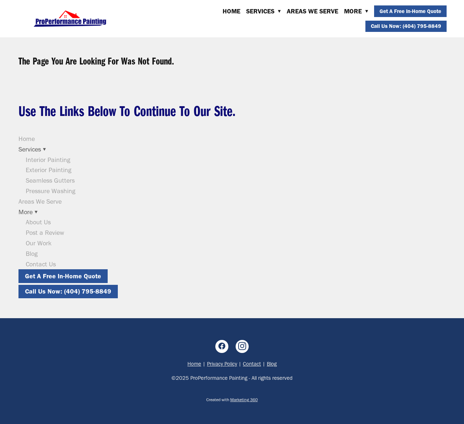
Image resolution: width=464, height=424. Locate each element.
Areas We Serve (312, 11)
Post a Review (45, 233)
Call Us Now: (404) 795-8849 (406, 26)
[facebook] (221, 346)
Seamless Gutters (50, 180)
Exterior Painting (48, 170)
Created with (232, 399)
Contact (252, 364)
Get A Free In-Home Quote (410, 11)
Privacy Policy (222, 364)
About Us (38, 222)
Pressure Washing (50, 191)
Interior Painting (48, 160)
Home (231, 11)
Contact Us (41, 264)
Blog (32, 254)
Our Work (38, 243)
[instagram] (242, 346)
